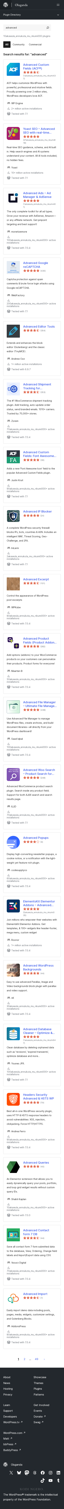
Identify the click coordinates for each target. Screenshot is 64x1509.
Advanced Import (35, 1294)
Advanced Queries (36, 1162)
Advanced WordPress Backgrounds (38, 967)
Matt (7, 1438)
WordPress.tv (13, 1422)
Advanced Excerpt (36, 579)
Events (38, 1410)
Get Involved (41, 1405)
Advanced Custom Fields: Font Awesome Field (38, 454)
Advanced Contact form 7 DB (36, 1232)
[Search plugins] (47, 27)
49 (36, 1359)
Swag (39, 1422)
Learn (6, 1405)
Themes (38, 1383)
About (7, 1377)
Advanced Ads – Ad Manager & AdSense (37, 195)
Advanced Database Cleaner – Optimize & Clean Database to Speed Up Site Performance (38, 1031)
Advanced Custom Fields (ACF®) (36, 66)
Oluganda (16, 1464)
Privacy (7, 1394)
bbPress (10, 1444)
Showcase (40, 1377)
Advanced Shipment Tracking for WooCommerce (37, 386)
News (6, 1383)
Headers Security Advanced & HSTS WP (38, 1096)
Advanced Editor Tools (39, 326)
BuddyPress (12, 1450)
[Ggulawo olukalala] (58, 5)
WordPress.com (14, 1433)
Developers (10, 1416)
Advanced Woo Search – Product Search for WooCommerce (39, 772)
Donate (40, 1416)
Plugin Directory (12, 14)
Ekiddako (44, 1359)
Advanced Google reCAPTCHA (35, 264)
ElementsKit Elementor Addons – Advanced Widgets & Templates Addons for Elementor (39, 903)
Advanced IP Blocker (37, 511)
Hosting (8, 1388)
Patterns (39, 1394)
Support (8, 1410)
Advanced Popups (36, 837)
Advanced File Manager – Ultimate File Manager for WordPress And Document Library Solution (39, 704)
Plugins (38, 1388)
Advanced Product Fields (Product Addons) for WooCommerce (40, 640)
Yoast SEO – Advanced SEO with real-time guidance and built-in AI (39, 131)
